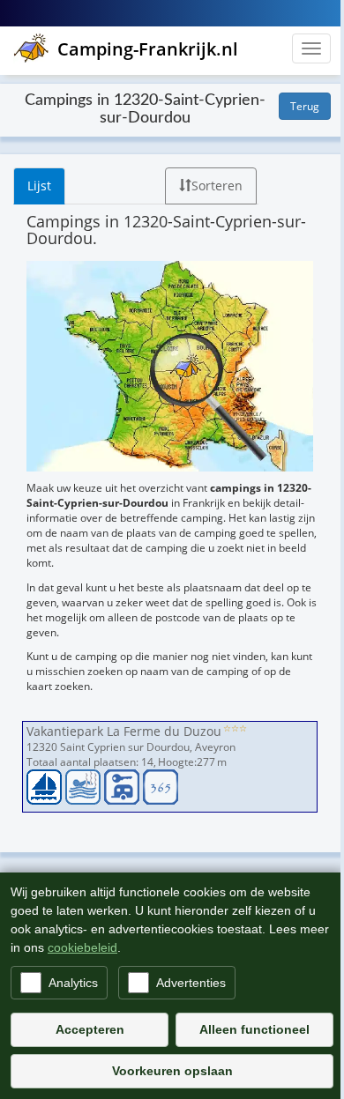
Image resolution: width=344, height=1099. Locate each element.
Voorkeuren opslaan (172, 1071)
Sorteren (217, 185)
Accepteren (90, 1029)
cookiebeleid (82, 947)
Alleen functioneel (254, 1029)
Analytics (73, 983)
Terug (304, 106)
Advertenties (191, 983)
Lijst (39, 185)
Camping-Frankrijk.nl (147, 49)
